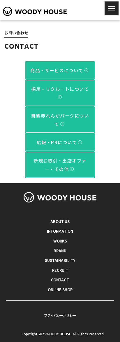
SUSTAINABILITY (60, 260)
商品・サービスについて (56, 70)
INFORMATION (60, 231)
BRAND (60, 251)
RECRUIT (60, 270)
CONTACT (60, 280)
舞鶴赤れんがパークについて (60, 119)
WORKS (60, 241)
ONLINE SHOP (60, 289)
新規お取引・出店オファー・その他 (60, 164)
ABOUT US (60, 221)
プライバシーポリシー (60, 315)
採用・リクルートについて (60, 89)
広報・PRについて (57, 142)
